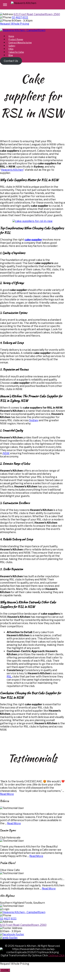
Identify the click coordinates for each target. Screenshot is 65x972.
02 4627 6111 (20, 17)
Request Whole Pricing (14, 23)
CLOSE (5, 970)
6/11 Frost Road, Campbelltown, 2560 (37, 14)
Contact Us (11, 61)
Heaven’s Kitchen (12, 169)
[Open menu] (5, 4)
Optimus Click (56, 955)
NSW (5, 453)
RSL (9, 676)
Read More (7, 794)
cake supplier (33, 239)
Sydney (33, 420)
